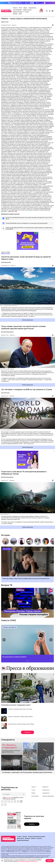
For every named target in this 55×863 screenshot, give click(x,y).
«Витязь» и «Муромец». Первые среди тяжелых (20, 716)
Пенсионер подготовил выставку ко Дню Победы (21, 724)
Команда (33, 838)
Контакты (39, 838)
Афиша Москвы (27, 10)
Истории (5, 535)
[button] (51, 541)
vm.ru (2, 850)
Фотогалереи (35, 796)
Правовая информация (23, 840)
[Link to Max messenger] (2, 801)
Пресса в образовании (48, 796)
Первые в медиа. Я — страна (21, 12)
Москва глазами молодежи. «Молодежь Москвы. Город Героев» (27, 603)
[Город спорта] (41, 11)
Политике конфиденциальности (28, 861)
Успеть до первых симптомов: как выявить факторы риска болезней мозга (25, 578)
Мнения (33, 793)
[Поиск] (46, 10)
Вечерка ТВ (6, 585)
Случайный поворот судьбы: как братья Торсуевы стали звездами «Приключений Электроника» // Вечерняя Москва (38, 541)
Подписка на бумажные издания (36, 836)
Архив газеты (45, 790)
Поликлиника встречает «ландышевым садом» (16, 705)
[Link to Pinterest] (5, 804)
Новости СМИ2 (5, 253)
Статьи (33, 790)
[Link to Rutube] (2, 804)
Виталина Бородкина (7, 332)
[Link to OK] (8, 801)
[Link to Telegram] (18, 801)
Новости (15, 8)
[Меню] (52, 10)
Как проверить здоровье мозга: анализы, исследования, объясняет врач (27, 561)
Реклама (25, 836)
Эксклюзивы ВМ (17, 10)
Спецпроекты (32, 8)
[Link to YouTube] (15, 801)
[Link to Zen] (12, 801)
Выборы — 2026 (17, 14)
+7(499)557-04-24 (10, 851)
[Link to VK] (5, 801)
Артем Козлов (5, 393)
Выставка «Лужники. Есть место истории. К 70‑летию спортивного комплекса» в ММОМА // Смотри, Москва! (5, 541)
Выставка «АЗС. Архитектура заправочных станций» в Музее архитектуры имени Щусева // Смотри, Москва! (46, 541)
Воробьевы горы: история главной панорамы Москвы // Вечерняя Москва (13, 541)
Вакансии (27, 838)
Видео (25, 8)
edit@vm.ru (25, 851)
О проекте (28, 732)
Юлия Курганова (6, 262)
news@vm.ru (48, 851)
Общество (14, 25)
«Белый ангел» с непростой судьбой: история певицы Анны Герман (21, 541)
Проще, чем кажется (9, 627)
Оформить (32, 824)
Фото (20, 8)
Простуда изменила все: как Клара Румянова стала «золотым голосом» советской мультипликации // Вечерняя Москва (29, 541)
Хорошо (49, 860)
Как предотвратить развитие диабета (27, 640)
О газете (19, 836)
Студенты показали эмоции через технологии (20, 709)
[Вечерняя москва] (8, 839)
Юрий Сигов (4, 22)
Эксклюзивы (7, 549)
